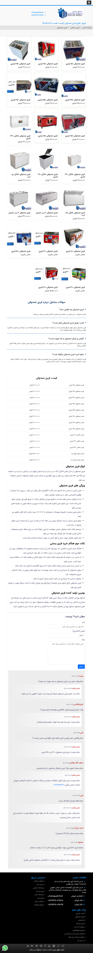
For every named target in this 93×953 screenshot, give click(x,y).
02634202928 (37, 15)
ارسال (81, 666)
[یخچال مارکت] (70, 13)
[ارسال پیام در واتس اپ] (6, 948)
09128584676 (37, 12)
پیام (83, 639)
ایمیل (83, 631)
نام (84, 622)
